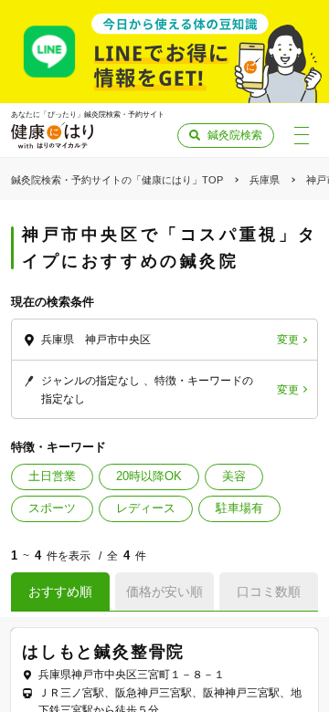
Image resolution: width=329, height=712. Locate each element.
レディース (145, 508)
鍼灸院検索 (234, 135)
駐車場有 (239, 508)
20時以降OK (149, 476)
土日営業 (52, 476)
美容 (234, 476)
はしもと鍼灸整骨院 (103, 652)
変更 (288, 339)
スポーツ (52, 508)
